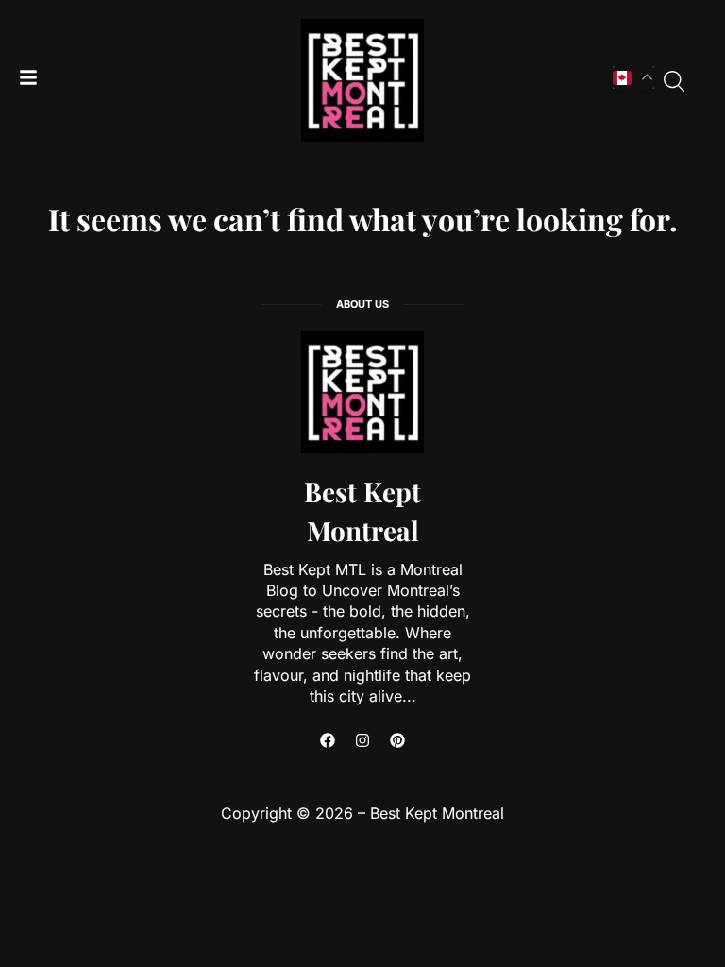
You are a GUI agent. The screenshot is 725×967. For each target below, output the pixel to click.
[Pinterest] (397, 740)
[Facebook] (327, 740)
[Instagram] (362, 740)
